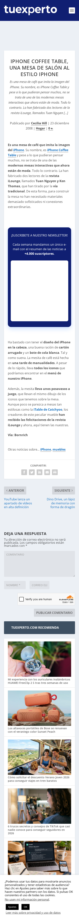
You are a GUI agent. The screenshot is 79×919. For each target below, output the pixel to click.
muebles (59, 449)
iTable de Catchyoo (48, 409)
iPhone (18, 150)
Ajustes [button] (12, 907)
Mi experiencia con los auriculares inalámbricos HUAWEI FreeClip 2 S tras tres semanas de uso (39, 681)
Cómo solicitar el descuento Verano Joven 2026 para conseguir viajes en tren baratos (38, 778)
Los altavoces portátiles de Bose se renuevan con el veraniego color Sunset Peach (37, 729)
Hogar (40, 128)
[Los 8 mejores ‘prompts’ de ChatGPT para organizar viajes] (39, 859)
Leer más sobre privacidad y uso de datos (33, 912)
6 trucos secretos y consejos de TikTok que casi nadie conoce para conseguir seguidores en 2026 (39, 830)
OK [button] (25, 907)
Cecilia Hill (39, 123)
